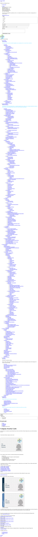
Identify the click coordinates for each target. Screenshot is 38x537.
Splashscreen (10, 189)
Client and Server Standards (12, 220)
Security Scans (12, 166)
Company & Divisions (11, 68)
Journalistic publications (9, 78)
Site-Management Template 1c (4, 523)
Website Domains (12, 144)
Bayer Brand (4, 40)
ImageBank (7, 316)
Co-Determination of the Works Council (14, 223)
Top (1, 536)
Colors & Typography (13, 300)
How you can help (7, 366)
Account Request (4, 404)
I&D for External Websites (12, 163)
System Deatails (12, 215)
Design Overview (12, 272)
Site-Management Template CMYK (5, 524)
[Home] (2, 38)
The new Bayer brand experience (11, 384)
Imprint (11, 148)
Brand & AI (6, 45)
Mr (4, 21)
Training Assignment (11, 218)
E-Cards (5, 330)
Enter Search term (3, 413)
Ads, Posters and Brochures (12, 282)
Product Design (12, 313)
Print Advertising (8, 119)
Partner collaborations (9, 77)
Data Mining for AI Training (14, 151)
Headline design (10, 93)
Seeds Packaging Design (11, 276)
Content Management (11, 233)
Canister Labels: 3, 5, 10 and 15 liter (15, 287)
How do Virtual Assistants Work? (13, 229)
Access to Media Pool (7, 400)
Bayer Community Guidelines (10, 239)
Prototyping (9, 192)
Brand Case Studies (7, 377)
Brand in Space (6, 79)
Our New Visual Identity (9, 252)
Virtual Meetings (10, 99)
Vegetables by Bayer (9, 394)
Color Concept (12, 274)
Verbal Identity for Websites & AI (13, 72)
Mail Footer (6, 337)
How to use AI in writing (11, 71)
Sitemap (1, 535)
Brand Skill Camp (6, 367)
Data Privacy (8, 102)
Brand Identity (6, 53)
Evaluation (9, 211)
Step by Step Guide (12, 268)
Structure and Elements (13, 273)
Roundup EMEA (10, 304)
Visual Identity (8, 54)
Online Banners (10, 97)
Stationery (5, 340)
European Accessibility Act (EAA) (15, 149)
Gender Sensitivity (12, 63)
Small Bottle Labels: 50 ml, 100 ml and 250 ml (16, 286)
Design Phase (10, 203)
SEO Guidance (10, 154)
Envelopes (7, 346)
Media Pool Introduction (7, 401)
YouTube (7, 135)
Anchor (11, 259)
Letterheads (7, 341)
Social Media (6, 121)
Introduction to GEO (9, 378)
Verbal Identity (8, 59)
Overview (5, 44)
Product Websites (8, 248)
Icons (10, 311)
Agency (11, 293)
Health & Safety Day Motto (10, 113)
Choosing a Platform (11, 181)
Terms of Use (12, 147)
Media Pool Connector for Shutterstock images (11, 403)
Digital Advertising (8, 118)
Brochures (9, 96)
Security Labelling (8, 348)
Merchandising (12, 301)
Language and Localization (12, 221)
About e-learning (10, 201)
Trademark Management (9, 84)
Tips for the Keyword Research (12, 155)
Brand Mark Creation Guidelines (14, 299)
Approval (9, 174)
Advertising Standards (7, 115)
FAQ (6, 100)
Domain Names (10, 143)
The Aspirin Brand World (9, 389)
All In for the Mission (9, 380)
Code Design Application (9, 270)
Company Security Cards (9, 343)
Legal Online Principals (7, 101)
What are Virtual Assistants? (12, 228)
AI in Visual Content (9, 382)
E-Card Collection (8, 335)
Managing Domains (12, 146)
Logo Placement (10, 263)
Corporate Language (11, 60)
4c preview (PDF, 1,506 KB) (4, 467)
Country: (3, 26)
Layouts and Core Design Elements (13, 204)
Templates (9, 205)
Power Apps (8, 355)
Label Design (12, 275)
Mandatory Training (11, 224)
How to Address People (11, 371)
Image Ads (9, 95)
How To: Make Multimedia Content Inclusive (14, 374)
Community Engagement (7, 238)
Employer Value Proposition (10, 88)
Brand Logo (8, 254)
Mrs (4, 18)
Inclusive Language (11, 62)
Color (8, 55)
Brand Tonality (10, 61)
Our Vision (9, 317)
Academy (3, 357)
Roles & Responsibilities (11, 232)
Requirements (8, 236)
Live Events (9, 98)
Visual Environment (9, 80)
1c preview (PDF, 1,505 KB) (4, 466)
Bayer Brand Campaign (9, 110)
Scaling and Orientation (11, 188)
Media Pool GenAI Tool (7, 402)
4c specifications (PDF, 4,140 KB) (5, 470)
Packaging (7, 249)
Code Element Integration (13, 269)
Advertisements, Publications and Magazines (12, 247)
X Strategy (9, 131)
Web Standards (12, 210)
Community (2, 527)
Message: (3, 28)
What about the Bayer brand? (8, 365)
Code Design (8, 255)
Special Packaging (12, 290)
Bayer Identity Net (7, 409)
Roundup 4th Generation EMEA (12, 307)
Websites (5, 140)
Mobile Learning (10, 222)
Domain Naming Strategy (11, 319)
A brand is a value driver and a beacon (11, 381)
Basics (7, 227)
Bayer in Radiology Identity (12, 324)
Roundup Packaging (11, 314)
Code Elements (12, 260)
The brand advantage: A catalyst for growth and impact (14, 393)
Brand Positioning (6, 49)
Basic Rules (13, 145)
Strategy (9, 170)
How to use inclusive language (10, 370)
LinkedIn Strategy (10, 133)
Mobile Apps (6, 168)
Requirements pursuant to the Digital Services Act (17, 150)
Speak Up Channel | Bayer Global (11, 243)
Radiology (7, 323)
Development (8, 159)
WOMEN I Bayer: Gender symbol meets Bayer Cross (14, 386)
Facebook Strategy (10, 124)
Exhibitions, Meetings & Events (10, 81)
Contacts (7, 139)
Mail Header (6, 350)
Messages (9, 91)
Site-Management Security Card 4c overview (7, 521)
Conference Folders (9, 345)
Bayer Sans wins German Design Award (12, 379)
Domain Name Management (12, 320)
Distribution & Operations (10, 195)
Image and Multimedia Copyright (13, 58)
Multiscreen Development (11, 194)
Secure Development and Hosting (15, 165)
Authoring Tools (10, 208)
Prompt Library (8, 48)
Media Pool (4, 396)
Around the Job (8, 331)
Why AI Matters (8, 46)
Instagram (7, 126)
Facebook (7, 123)
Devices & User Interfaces (11, 326)
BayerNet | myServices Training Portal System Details (16, 213)
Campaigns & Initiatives (7, 109)
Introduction (8, 141)
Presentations (10, 271)
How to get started (10, 142)
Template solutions (8, 342)
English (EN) (4, 4)
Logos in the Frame (12, 266)
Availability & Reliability (11, 160)
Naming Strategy (10, 185)
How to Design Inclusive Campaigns (13, 372)
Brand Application (5, 103)
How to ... (5, 368)
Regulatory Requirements (11, 237)
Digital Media (10, 277)
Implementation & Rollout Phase (12, 212)
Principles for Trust (8, 47)
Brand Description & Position (14, 297)
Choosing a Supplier (11, 175)
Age (10, 66)
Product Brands (8, 86)
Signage (7, 82)
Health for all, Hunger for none (10, 334)
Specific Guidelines (10, 171)
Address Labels (8, 344)
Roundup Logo (12, 305)
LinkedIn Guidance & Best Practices (13, 132)
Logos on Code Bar (12, 265)
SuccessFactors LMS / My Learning (13, 214)
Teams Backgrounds (11, 279)
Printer (11, 294)
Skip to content (2, 0)
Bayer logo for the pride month (12, 52)
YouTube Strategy (10, 136)
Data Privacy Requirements (10, 138)
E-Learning (5, 198)
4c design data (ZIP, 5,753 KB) (5, 469)
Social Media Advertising (9, 116)
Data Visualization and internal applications (10, 353)
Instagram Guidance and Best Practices (13, 127)
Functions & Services (11, 161)
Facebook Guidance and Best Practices (13, 125)
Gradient (11, 261)
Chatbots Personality (9, 235)
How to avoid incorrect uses (10, 376)
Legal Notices (10, 187)
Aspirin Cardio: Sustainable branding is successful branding (14, 390)
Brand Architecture (8, 83)
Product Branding (4, 244)
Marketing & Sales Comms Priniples (11, 315)
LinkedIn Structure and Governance (13, 134)
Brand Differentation (11, 257)
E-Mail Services (12, 162)
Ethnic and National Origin (14, 65)
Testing (9, 193)
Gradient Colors (12, 262)
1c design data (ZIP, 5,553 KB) (5, 468)
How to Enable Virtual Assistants (12, 234)
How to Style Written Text (11, 373)
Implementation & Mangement (10, 231)
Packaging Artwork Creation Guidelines (14, 291)
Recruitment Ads (10, 94)
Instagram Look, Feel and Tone (12, 128)
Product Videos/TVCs (9, 251)
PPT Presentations (6, 336)
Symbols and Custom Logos (10, 85)
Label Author (12, 292)
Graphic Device (10, 57)
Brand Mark (11, 298)
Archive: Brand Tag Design (10, 281)
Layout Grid (11, 267)
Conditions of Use (5, 532)
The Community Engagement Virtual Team (12, 240)
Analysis (9, 207)
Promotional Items (8, 120)
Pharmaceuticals (6, 322)
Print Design (11, 312)
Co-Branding (6, 73)
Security (9, 164)
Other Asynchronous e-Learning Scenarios (14, 225)
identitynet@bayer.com (5, 15)
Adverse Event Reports (11, 152)
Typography (9, 56)
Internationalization (10, 191)
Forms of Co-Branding (9, 75)
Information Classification (11, 219)
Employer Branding (7, 87)
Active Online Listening (9, 242)
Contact (3, 6)
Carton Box (11, 288)
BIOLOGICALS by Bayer (12, 280)
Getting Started (8, 173)
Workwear (5, 356)
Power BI (7, 354)
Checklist (9, 180)
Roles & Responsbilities (11, 172)
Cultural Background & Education (15, 67)
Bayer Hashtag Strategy (11, 70)
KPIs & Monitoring (10, 318)
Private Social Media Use (9, 137)
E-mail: (3, 27)
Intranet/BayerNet (10, 158)
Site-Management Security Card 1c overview (7, 519)
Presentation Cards (8, 347)
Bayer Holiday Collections (10, 333)
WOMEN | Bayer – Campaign (10, 112)
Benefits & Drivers (10, 230)
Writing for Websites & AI (10, 167)
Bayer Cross (8, 51)
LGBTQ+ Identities (12, 64)
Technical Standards (13, 216)
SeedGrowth (8, 385)
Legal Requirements (11, 176)
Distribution (9, 196)
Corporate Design (10, 157)
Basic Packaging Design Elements (15, 285)
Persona (9, 90)
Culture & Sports (8, 114)
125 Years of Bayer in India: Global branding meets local (14, 392)
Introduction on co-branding (10, 74)
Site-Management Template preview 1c (6, 516)
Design (7, 156)
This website (4, 417)
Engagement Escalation (9, 241)
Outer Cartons (12, 289)
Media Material (6, 352)
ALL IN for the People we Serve (11, 111)
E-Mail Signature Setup (9, 338)
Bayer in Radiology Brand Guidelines (13, 325)
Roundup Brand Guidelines (10, 296)
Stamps (7, 349)
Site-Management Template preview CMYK (6, 518)
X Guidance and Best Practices (12, 130)
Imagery (9, 92)
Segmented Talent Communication (11, 89)
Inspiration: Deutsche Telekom (10, 391)
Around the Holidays (9, 332)
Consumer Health (6, 321)
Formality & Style (10, 69)
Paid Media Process (11, 117)
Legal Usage (11, 303)
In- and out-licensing (9, 76)
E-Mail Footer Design (9, 339)
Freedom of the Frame (13, 264)
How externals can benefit (8, 411)
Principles (9, 183)
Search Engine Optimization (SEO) (11, 153)
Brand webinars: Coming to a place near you (12, 387)
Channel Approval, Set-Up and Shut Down (12, 122)
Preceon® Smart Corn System (10, 388)
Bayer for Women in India (10, 383)
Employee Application (5, 328)
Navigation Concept (11, 184)
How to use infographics (9, 375)
